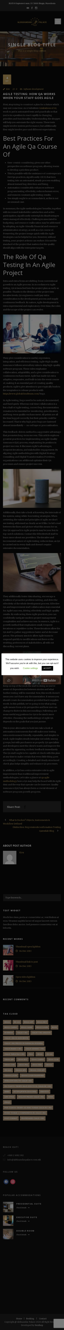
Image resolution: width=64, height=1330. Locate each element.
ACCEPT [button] (47, 668)
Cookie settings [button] (30, 668)
